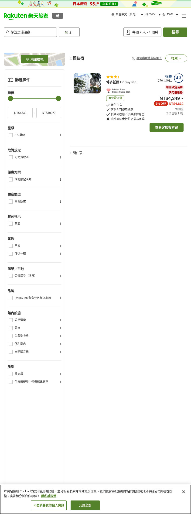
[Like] (94, 81)
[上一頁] (76, 83)
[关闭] (183, 492)
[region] (95, 499)
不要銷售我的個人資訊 (49, 505)
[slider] (10, 98)
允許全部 (85, 505)
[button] (26, 15)
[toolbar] (90, 32)
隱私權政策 (48, 496)
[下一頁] (98, 83)
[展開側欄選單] (183, 15)
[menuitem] (128, 14)
